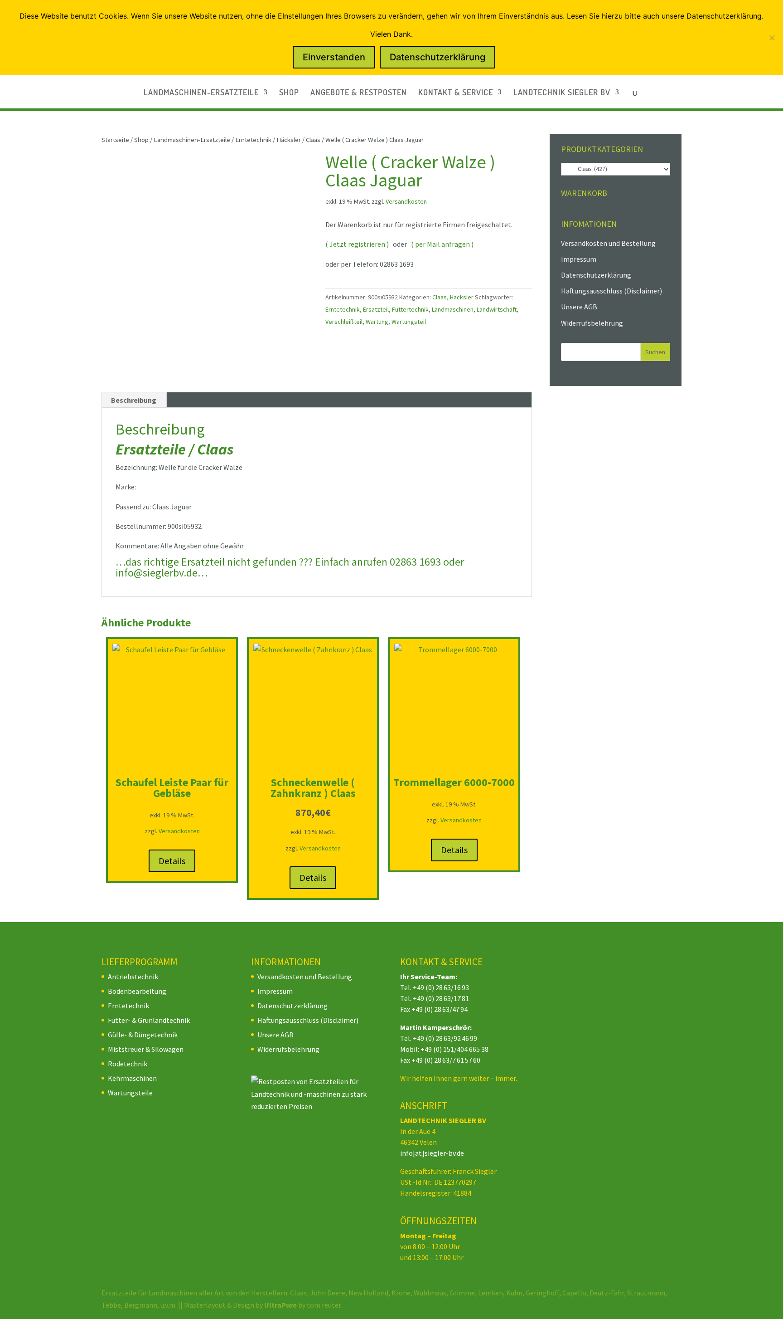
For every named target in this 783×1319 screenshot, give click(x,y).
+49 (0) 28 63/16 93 (441, 987)
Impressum (578, 259)
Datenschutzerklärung (596, 274)
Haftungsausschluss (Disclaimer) (611, 290)
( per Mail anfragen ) (442, 244)
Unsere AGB (579, 306)
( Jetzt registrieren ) (357, 244)
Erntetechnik (253, 140)
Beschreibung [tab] (133, 400)
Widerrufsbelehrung (592, 322)
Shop (141, 140)
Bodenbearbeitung (137, 991)
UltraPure (281, 1304)
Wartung (377, 322)
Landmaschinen (453, 309)
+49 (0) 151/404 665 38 (454, 1049)
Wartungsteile (130, 1092)
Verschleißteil (343, 322)
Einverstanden (334, 57)
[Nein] (771, 37)
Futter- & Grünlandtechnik (149, 1020)
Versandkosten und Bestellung (608, 243)
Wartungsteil (409, 322)
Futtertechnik (410, 309)
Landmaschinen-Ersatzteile (192, 140)
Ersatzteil (376, 309)
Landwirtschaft (497, 309)
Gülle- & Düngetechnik (143, 1034)
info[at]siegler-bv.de (432, 1153)
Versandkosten (406, 201)
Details (172, 860)
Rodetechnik (127, 1063)
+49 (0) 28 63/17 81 (441, 998)
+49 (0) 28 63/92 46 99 (445, 1038)
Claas (313, 140)
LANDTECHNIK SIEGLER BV (561, 93)
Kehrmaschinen (132, 1078)
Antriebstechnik (133, 976)
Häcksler (288, 140)
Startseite (115, 140)
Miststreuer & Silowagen (146, 1049)
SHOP (289, 93)
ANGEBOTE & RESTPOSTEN (358, 93)
